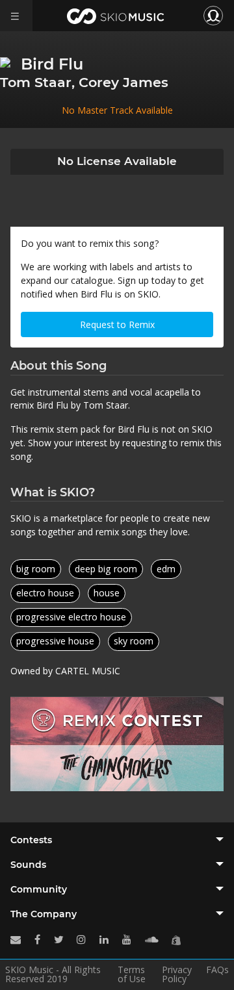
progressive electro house (71, 617)
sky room (133, 641)
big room (35, 569)
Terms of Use (132, 974)
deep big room (106, 569)
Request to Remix (117, 324)
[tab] (117, 840)
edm (166, 569)
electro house (45, 593)
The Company (43, 914)
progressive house (55, 641)
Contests (31, 840)
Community (38, 889)
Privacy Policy (177, 974)
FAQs (217, 970)
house (107, 593)
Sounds (28, 864)
